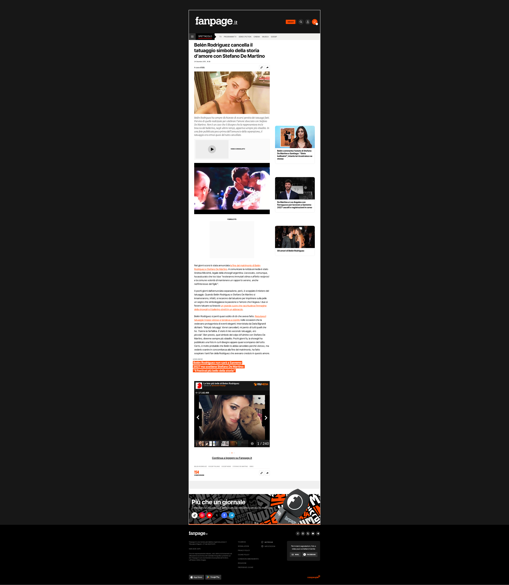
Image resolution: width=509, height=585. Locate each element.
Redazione (242, 563)
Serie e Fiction (245, 37)
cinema (257, 37)
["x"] (217, 515)
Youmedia (242, 542)
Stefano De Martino (240, 466)
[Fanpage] (198, 533)
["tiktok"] (195, 515)
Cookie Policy (243, 555)
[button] (267, 67)
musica (265, 37)
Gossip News (226, 466)
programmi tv (230, 37)
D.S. (203, 67)
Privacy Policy (244, 550)
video (251, 466)
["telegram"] (232, 515)
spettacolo (205, 36)
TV (220, 37)
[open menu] (192, 36)
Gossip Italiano (214, 466)
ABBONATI (291, 22)
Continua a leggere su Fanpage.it (232, 458)
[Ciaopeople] (313, 578)
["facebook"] (224, 515)
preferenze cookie (245, 567)
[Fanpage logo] (213, 21)
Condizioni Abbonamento (248, 559)
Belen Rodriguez (200, 466)
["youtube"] (209, 515)
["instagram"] (202, 515)
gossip (274, 37)
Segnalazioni (243, 546)
